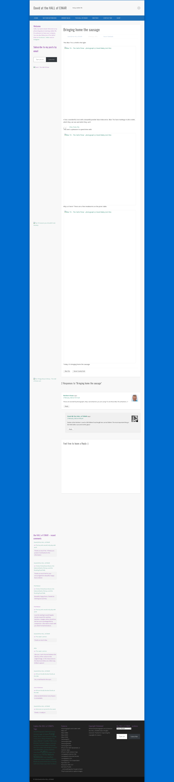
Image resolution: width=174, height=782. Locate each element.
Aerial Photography (39, 732)
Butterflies (40, 750)
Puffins (44, 751)
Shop (118, 18)
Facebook (130, 8)
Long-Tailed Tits (48, 764)
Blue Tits (67, 371)
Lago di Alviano (44, 734)
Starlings (53, 736)
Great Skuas (37, 752)
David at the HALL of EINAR (50, 7)
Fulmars (47, 759)
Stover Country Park (79, 371)
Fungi (52, 733)
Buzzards (40, 761)
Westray (95, 18)
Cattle (43, 736)
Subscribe (51, 59)
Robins (43, 759)
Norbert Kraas (68, 395)
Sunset (41, 743)
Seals (45, 757)
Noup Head (45, 739)
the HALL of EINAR (81, 18)
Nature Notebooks (49, 18)
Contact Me (107, 18)
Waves (54, 764)
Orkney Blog (65, 18)
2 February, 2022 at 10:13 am (71, 398)
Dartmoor (48, 732)
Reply (66, 406)
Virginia (50, 752)
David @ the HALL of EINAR (75, 36)
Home (36, 18)
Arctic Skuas (40, 764)
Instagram (36, 39)
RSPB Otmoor (48, 761)
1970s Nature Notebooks (44, 755)
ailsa (35, 648)
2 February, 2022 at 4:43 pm (75, 418)
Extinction (48, 736)
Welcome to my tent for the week (46, 709)
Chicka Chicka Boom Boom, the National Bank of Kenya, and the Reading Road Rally (44, 568)
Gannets (51, 750)
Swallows (46, 750)
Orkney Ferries (38, 739)
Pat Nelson (37, 586)
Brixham (36, 743)
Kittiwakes (36, 734)
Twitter (134, 8)
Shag (48, 757)
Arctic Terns (37, 736)
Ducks (55, 741)
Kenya (53, 732)
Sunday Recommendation (41, 745)
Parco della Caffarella (42, 747)
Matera (36, 741)
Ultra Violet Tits (74, 127)
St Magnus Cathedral (50, 743)
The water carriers (41, 637)
